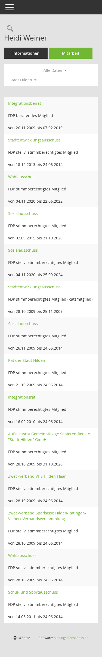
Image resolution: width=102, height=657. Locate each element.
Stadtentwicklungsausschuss (34, 140)
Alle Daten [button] (53, 70)
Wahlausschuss (22, 176)
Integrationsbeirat (24, 103)
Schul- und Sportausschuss (33, 592)
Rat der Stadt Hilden (26, 360)
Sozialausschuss (23, 213)
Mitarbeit (70, 53)
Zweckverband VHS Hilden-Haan (37, 476)
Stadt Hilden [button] (21, 79)
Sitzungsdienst (71, 638)
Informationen (26, 53)
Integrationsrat (21, 397)
